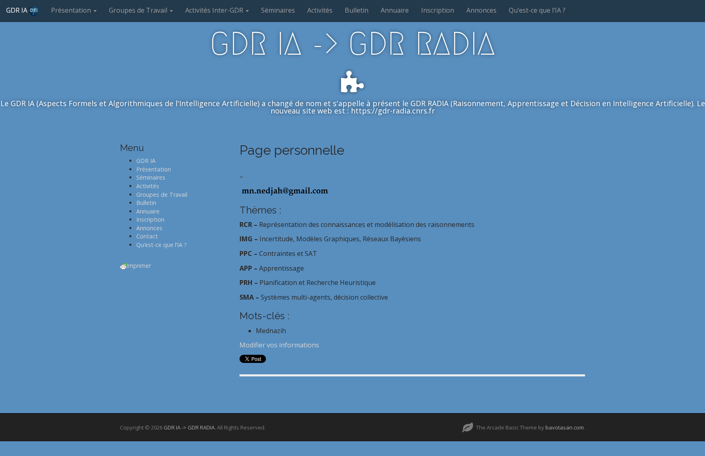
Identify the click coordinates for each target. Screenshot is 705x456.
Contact (147, 236)
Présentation (72, 10)
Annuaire (395, 10)
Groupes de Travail (139, 10)
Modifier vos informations (279, 344)
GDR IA (17, 10)
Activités (320, 10)
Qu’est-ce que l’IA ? (537, 10)
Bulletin (356, 10)
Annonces (481, 10)
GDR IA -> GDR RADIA (352, 43)
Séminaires (278, 10)
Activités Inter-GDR (215, 10)
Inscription (437, 10)
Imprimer (138, 265)
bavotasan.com (564, 427)
